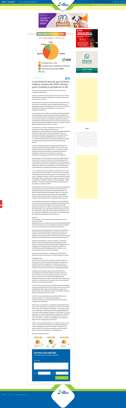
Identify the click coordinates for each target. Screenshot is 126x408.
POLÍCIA (91, 140)
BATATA (88, 133)
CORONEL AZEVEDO (86, 135)
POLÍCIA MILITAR (81, 142)
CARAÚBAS (95, 133)
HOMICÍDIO (94, 136)
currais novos (80, 136)
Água (96, 145)
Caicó (91, 133)
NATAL (81, 139)
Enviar (62, 378)
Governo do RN (89, 136)
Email (53, 373)
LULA (96, 138)
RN (97, 142)
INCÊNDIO (79, 138)
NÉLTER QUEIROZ (89, 139)
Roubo (93, 143)
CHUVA (80, 135)
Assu (85, 133)
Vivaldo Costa (92, 145)
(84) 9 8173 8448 (100, 5)
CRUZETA (95, 135)
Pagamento (94, 139)
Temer (85, 145)
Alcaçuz (84, 132)
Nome (35, 373)
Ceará (77, 135)
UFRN (87, 145)
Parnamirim (87, 140)
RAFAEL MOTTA (93, 142)
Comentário (37, 360)
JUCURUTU (92, 138)
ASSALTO (88, 132)
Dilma (84, 136)
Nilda (84, 139)
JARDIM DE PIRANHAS (85, 138)
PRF (89, 142)
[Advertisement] (87, 100)
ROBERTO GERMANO (81, 143)
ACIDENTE (80, 132)
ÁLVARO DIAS (86, 146)
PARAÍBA (78, 140)
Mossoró (78, 139)
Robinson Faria (88, 143)
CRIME (92, 135)
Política (86, 142)
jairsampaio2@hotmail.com (116, 5)
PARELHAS (83, 140)
